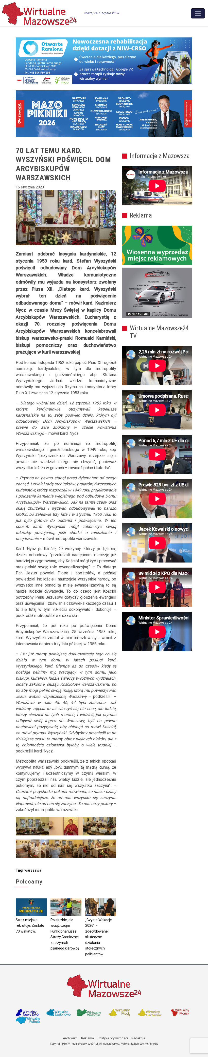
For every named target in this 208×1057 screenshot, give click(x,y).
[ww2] (157, 245)
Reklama (87, 1038)
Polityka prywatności (113, 1038)
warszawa (32, 870)
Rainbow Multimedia (146, 1043)
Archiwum (70, 1038)
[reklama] (157, 293)
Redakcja (138, 1038)
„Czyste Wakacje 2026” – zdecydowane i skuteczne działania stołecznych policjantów (98, 937)
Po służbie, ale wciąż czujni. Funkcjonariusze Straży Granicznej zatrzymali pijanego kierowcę (64, 934)
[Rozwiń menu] (198, 13)
